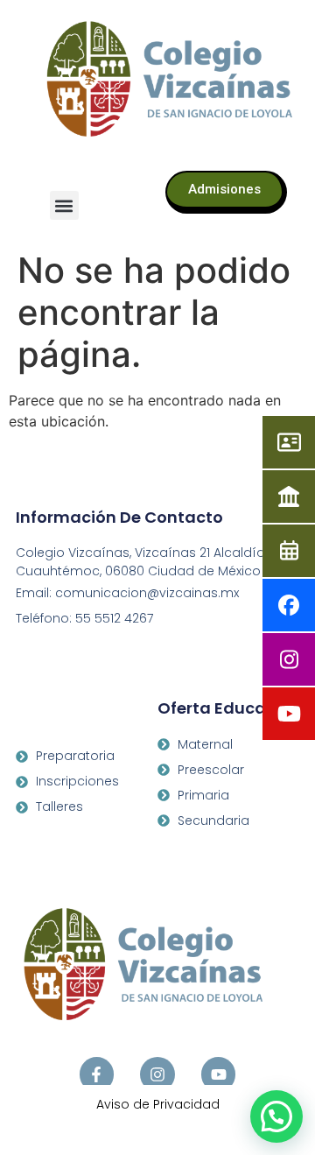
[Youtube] (218, 1074)
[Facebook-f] (97, 1074)
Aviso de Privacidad (158, 1104)
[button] (64, 205)
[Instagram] (157, 1074)
